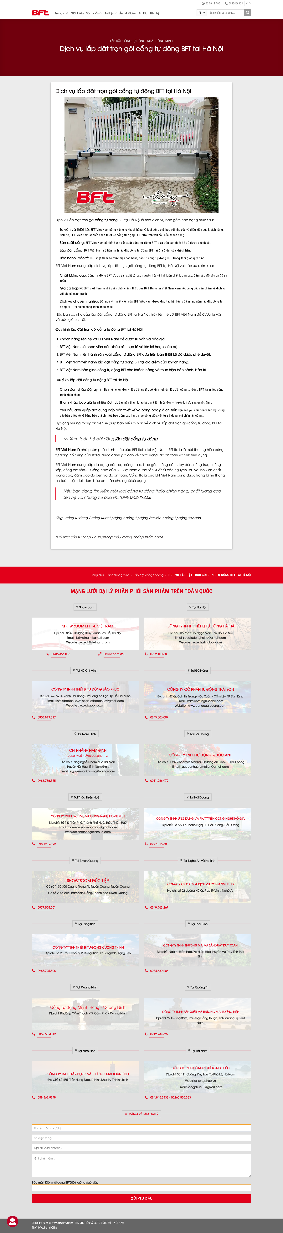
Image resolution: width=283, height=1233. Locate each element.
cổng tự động (106, 219)
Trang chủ (61, 13)
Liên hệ (155, 13)
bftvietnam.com (62, 1222)
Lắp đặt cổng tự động (128, 41)
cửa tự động (80, 536)
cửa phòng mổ (106, 536)
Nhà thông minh (160, 41)
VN (247, 3)
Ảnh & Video (127, 13)
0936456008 (140, 497)
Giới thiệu (77, 13)
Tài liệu (109, 13)
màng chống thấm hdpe (142, 536)
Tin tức (143, 13)
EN (250, 3)
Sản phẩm (93, 13)
